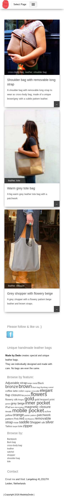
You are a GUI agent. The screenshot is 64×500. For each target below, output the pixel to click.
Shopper (35, 422)
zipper (28, 426)
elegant (46, 390)
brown (25, 386)
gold (29, 398)
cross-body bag (16, 72)
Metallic (8, 411)
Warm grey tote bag (21, 188)
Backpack (12, 439)
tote (18, 180)
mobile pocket (28, 410)
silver (50, 422)
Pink (16, 418)
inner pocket (37, 402)
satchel (10, 452)
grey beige (18, 403)
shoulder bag (40, 72)
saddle (24, 422)
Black (41, 383)
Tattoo (8, 426)
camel (50, 387)
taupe (15, 426)
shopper (20, 285)
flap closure (13, 395)
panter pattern (30, 415)
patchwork (44, 415)
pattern (9, 418)
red (21, 418)
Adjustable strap (16, 383)
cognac (28, 391)
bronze (11, 386)
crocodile (35, 391)
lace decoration (17, 407)
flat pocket (25, 395)
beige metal (32, 383)
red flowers (29, 419)
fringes (21, 400)
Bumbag (44, 387)
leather (28, 72)
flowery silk (11, 399)
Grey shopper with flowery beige (30, 293)
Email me (10, 479)
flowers (39, 394)
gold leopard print (44, 399)
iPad (7, 407)
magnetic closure (38, 407)
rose (16, 422)
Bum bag (36, 387)
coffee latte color (14, 390)
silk (43, 422)
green (7, 404)
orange (18, 415)
